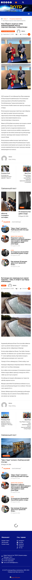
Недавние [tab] (6, 222)
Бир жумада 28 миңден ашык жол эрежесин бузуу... (19, 263)
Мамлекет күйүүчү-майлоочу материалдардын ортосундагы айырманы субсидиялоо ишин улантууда (21, 241)
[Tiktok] (11, 2)
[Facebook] (6, 2)
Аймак (3, 285)
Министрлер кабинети (9, 209)
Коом (12, 250)
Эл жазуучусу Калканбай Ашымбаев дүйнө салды (19, 252)
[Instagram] (2, 2)
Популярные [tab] (16, 222)
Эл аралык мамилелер (16, 19)
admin (23, 31)
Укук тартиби (14, 259)
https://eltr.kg (12, 159)
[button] (28, 13)
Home (5, 19)
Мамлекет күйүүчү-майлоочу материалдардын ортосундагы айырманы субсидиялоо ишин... (12, 215)
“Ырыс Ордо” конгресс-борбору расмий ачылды (20, 229)
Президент (14, 226)
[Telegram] (8, 2)
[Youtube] (4, 2)
